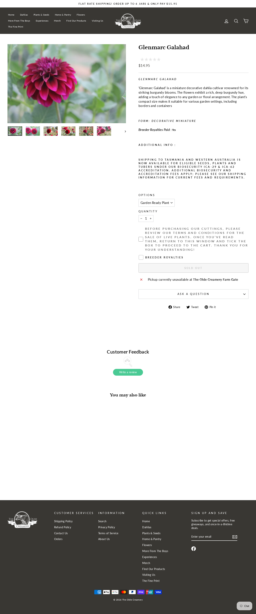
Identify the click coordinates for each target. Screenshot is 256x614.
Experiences (42, 20)
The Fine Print (15, 26)
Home (11, 14)
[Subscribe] (234, 536)
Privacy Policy (106, 527)
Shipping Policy (63, 521)
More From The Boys (19, 20)
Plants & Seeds (41, 14)
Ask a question (193, 293)
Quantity (148, 211)
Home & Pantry (63, 14)
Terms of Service (108, 533)
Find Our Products (76, 20)
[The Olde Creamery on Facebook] (193, 548)
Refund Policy (62, 527)
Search (102, 521)
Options (146, 195)
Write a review (128, 372)
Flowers (81, 14)
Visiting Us (97, 20)
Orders (58, 539)
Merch (57, 20)
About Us (104, 539)
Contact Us (61, 533)
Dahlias (24, 14)
